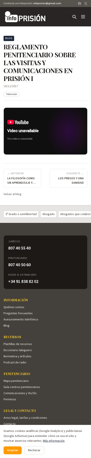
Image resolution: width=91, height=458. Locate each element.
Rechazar (34, 450)
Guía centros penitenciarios (22, 387)
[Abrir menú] (83, 16)
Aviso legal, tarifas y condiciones (25, 418)
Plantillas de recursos (18, 344)
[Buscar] (74, 16)
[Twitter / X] (85, 3)
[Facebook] (79, 3)
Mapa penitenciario (16, 381)
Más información (53, 441)
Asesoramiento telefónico (21, 319)
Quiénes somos (14, 307)
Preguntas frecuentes (18, 313)
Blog (6, 325)
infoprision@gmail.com (47, 3)
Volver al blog (12, 194)
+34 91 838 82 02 (23, 281)
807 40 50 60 (19, 265)
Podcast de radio (15, 362)
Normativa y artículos (17, 356)
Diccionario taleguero (18, 350)
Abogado (48, 214)
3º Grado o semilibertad (21, 214)
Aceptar (12, 450)
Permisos (10, 399)
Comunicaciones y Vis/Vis (20, 393)
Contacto (10, 424)
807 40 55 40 (19, 248)
